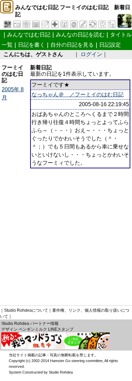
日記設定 (110, 45)
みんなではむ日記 (28, 35)
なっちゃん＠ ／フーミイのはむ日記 (77, 94)
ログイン (91, 54)
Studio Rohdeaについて (26, 310)
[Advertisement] (66, 234)
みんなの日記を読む (80, 35)
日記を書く (31, 45)
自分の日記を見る (72, 45)
